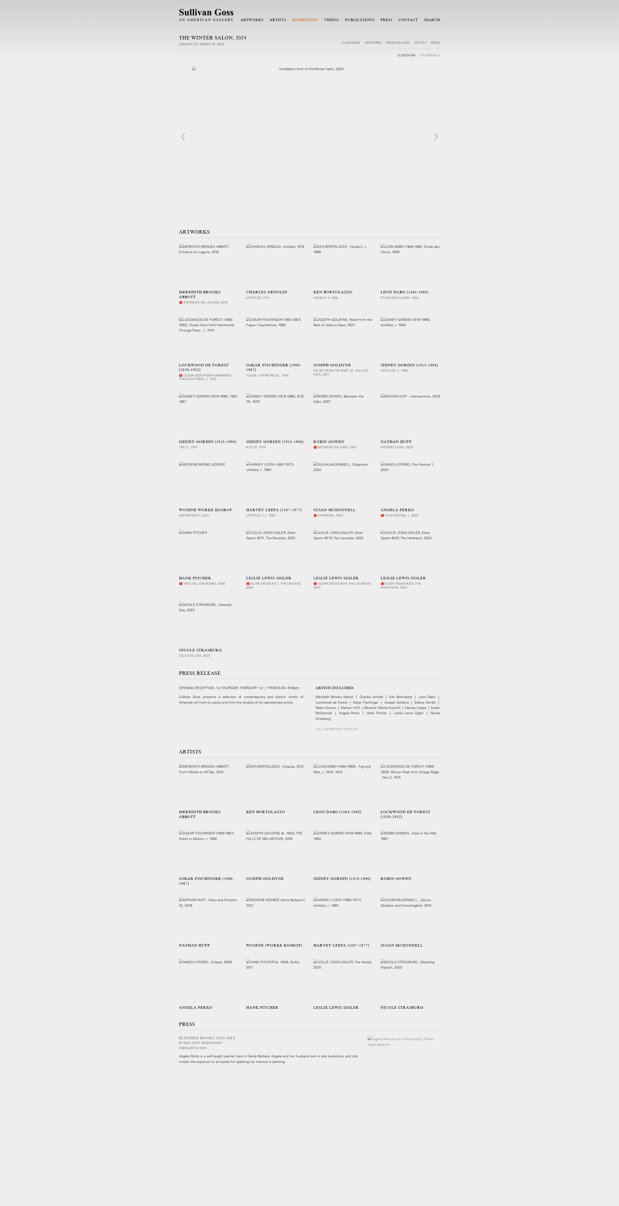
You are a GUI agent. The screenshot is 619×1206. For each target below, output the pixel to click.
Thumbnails (430, 55)
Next (436, 137)
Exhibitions (305, 20)
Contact (408, 20)
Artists (278, 20)
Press (386, 20)
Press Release (398, 42)
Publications (360, 20)
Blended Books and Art (207, 1038)
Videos (331, 20)
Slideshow (351, 42)
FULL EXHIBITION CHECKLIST (337, 729)
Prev (183, 137)
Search (432, 20)
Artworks (252, 20)
